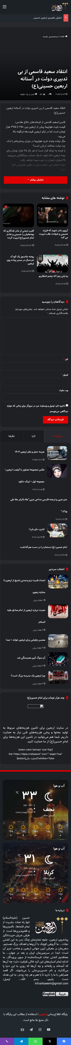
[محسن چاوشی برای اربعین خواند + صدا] (58, 641)
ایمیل (64, 375)
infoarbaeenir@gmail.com (51, 983)
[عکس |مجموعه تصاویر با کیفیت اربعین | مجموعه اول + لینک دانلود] (57, 471)
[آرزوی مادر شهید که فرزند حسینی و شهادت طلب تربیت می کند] (52, 215)
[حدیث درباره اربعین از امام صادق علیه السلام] (58, 611)
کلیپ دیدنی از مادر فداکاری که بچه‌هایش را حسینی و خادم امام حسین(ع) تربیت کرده (18, 234)
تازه (34, 436)
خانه (62, 37)
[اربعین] (59, 7)
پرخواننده (57, 436)
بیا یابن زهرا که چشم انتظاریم (53, 276)
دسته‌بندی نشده (50, 37)
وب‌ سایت (63, 390)
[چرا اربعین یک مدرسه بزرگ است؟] (58, 677)
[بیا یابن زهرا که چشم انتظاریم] (52, 263)
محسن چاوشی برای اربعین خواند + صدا (25, 640)
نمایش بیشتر (36, 180)
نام (66, 359)
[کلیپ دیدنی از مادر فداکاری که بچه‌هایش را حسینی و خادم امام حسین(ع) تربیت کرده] (18, 215)
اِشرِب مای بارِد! (36, 529)
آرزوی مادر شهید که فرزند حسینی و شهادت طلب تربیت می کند (53, 234)
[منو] (4, 8)
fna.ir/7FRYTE (56, 174)
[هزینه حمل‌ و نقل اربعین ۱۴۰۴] (57, 453)
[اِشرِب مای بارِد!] (57, 530)
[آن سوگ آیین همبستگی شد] (58, 659)
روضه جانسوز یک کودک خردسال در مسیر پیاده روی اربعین (20, 260)
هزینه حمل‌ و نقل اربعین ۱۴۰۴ (29, 451)
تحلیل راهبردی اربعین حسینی (47, 18)
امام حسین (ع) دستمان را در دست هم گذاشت (43, 547)
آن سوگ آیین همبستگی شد (31, 657)
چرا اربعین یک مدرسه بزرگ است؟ (28, 675)
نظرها (12, 436)
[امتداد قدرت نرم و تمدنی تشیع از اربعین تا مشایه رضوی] (58, 581)
